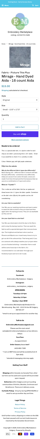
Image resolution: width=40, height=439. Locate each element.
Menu (6, 5)
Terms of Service (20, 408)
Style (4, 96)
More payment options (20, 140)
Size (3, 105)
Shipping (5, 90)
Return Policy (20, 404)
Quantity (5, 115)
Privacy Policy (20, 412)
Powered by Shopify (23, 430)
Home (3, 44)
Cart (36, 5)
